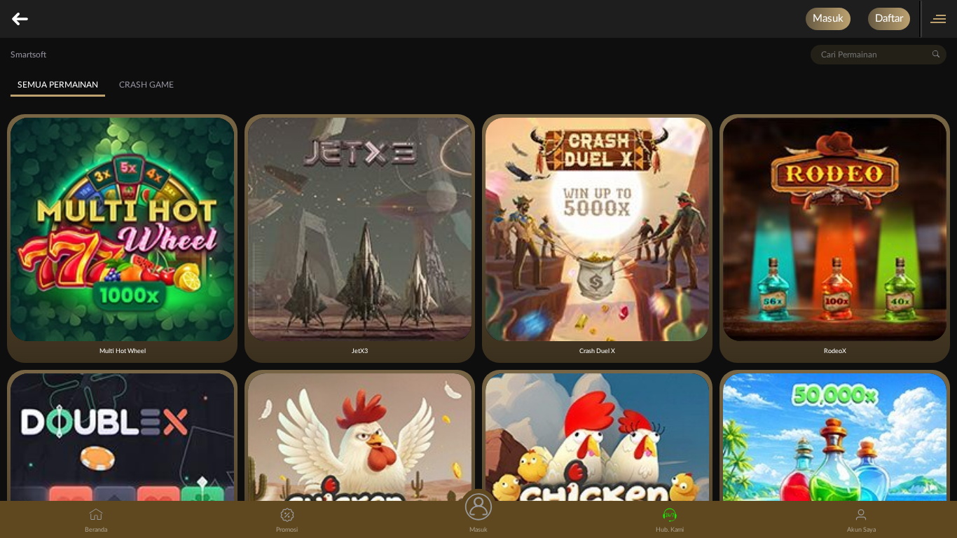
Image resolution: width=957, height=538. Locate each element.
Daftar (889, 18)
